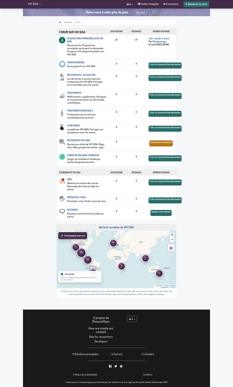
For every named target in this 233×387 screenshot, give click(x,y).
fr (132, 319)
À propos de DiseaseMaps (101, 319)
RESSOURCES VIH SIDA (78, 140)
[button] (33, 4)
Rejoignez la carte (197, 4)
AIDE (69, 179)
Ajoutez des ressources (161, 142)
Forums (117, 354)
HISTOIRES (72, 209)
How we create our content (100, 330)
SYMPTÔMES (73, 125)
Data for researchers (101, 336)
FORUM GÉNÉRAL (76, 62)
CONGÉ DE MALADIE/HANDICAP (83, 155)
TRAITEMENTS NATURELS (80, 110)
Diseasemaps (159, 41)
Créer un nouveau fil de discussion (165, 64)
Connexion (172, 4)
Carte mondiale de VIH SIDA (117, 227)
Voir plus (140, 12)
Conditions (147, 374)
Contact (149, 354)
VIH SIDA (68, 22)
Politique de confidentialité (85, 374)
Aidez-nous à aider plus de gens (107, 12)
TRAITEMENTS (74, 92)
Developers (100, 341)
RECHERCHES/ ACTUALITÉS (81, 74)
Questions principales (86, 354)
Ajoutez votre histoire (161, 211)
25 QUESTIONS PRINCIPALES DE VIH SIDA (85, 40)
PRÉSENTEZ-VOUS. (76, 197)
